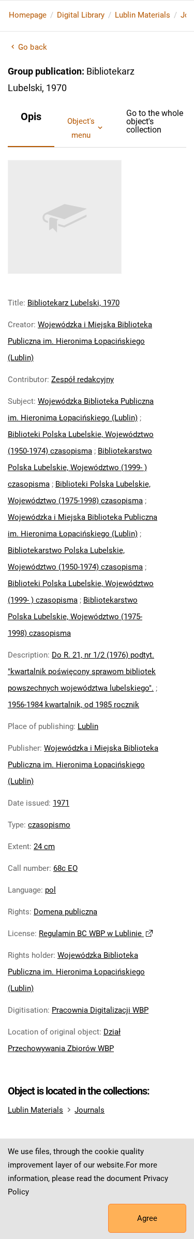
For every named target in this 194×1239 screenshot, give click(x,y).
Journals (89, 1110)
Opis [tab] (31, 116)
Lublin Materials (142, 15)
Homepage (28, 15)
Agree (147, 1218)
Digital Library (81, 15)
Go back (32, 47)
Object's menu (81, 127)
